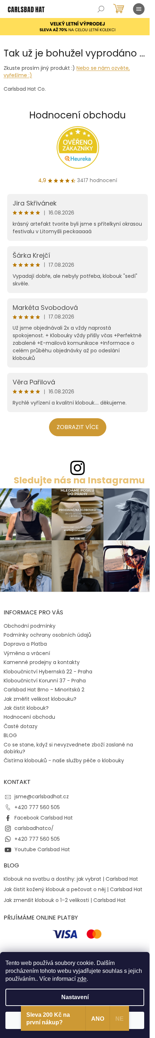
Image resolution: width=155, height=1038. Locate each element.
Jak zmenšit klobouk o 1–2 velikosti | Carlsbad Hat (65, 900)
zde (82, 979)
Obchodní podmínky (30, 625)
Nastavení (75, 997)
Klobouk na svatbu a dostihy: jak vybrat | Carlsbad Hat (71, 879)
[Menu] (139, 9)
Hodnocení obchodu (77, 115)
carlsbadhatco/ (34, 828)
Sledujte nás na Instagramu (79, 480)
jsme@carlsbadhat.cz (41, 796)
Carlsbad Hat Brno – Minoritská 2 (44, 689)
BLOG (10, 735)
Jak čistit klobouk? (26, 708)
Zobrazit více (78, 427)
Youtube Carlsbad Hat (42, 849)
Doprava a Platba (25, 643)
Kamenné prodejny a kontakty (42, 662)
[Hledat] (101, 9)
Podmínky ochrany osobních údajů (47, 634)
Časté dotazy (20, 726)
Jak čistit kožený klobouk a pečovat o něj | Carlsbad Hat (73, 889)
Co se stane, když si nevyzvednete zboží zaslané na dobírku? (68, 748)
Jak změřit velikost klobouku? (40, 699)
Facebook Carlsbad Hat (43, 817)
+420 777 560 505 (37, 807)
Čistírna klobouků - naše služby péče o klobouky (64, 760)
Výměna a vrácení (27, 653)
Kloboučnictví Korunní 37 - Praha (45, 680)
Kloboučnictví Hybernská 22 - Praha (48, 671)
